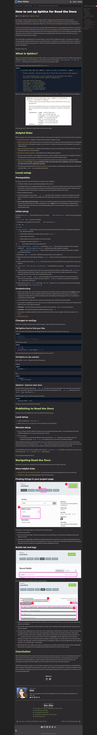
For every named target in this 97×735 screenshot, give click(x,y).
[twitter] (39, 698)
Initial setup (87, 14)
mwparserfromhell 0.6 (41, 712)
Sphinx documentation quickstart (26, 148)
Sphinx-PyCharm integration (25, 155)
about (74, 1)
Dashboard (21, 475)
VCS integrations (49, 541)
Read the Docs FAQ (23, 142)
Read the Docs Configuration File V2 (27, 160)
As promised (19, 20)
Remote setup (88, 20)
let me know (32, 43)
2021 (35, 5)
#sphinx (37, 16)
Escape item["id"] (40, 716)
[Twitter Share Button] (50, 679)
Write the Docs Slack (41, 166)
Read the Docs (52, 20)
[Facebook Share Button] (46, 679)
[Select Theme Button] (70, 1)
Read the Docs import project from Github (29, 472)
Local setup (86, 11)
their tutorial (50, 413)
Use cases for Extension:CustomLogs (46, 714)
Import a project (22, 435)
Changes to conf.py (89, 15)
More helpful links (89, 23)
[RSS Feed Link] (55, 727)
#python (33, 16)
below (47, 451)
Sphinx (17, 58)
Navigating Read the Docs (89, 22)
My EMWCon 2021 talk (41, 710)
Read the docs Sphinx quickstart (26, 153)
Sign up (20, 431)
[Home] (16, 1)
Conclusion (86, 28)
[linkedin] (35, 698)
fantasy (80, 1)
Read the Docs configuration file (30, 423)
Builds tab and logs (89, 27)
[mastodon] (37, 698)
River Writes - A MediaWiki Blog (24, 5)
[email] (31, 698)
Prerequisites (88, 12)
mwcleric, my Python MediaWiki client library (48, 708)
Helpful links (86, 10)
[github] (33, 698)
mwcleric (54, 29)
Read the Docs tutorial (24, 139)
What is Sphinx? (87, 8)
